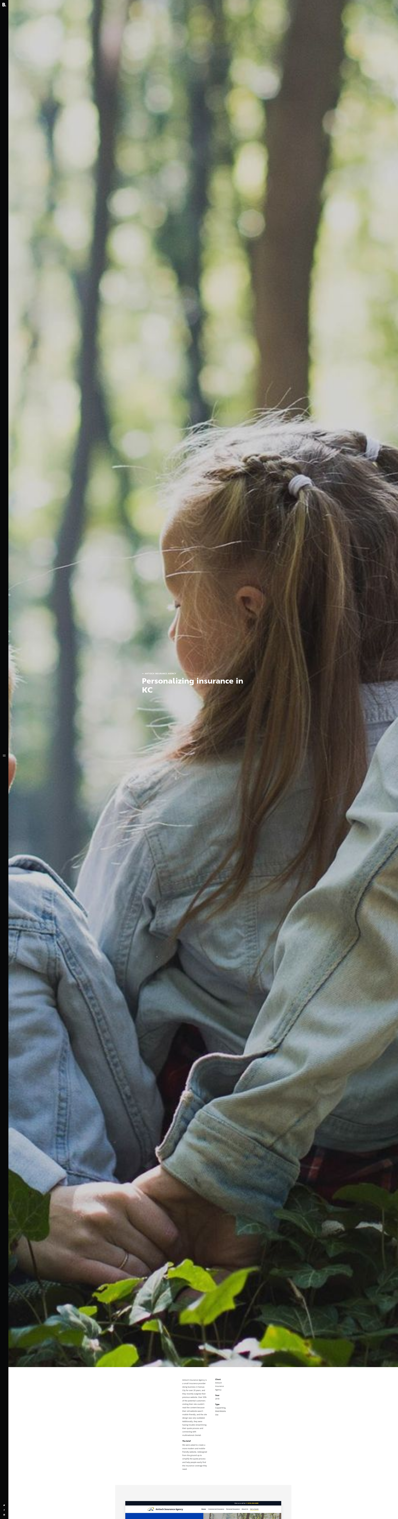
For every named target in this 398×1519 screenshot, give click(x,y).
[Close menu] (4, 755)
